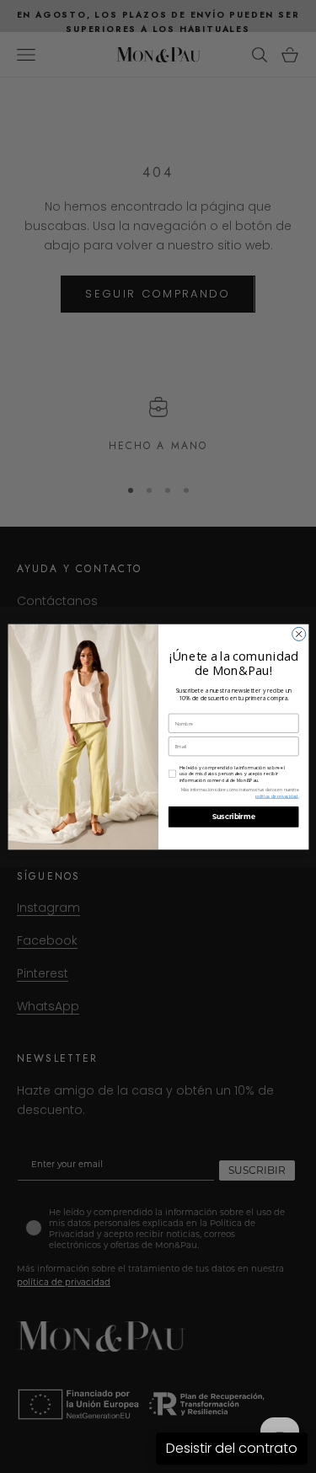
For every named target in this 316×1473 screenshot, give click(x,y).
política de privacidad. (276, 796)
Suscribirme (233, 816)
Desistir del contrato (231, 1448)
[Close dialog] (298, 633)
